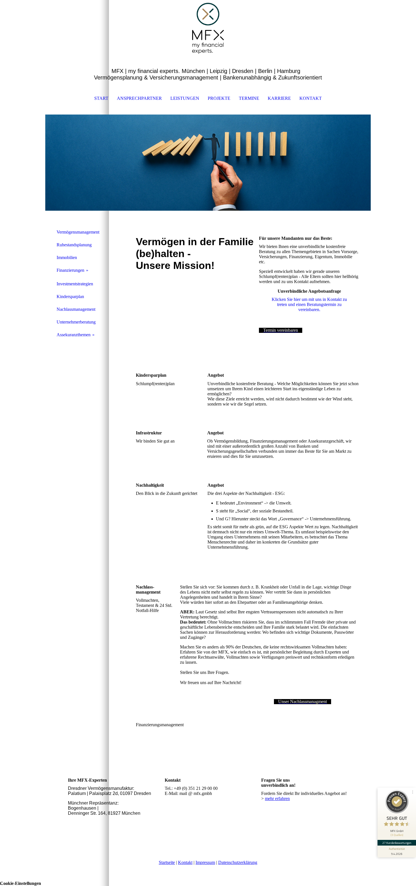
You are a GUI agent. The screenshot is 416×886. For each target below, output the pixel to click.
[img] (208, 28)
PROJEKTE (219, 98)
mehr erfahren (277, 798)
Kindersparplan (70, 296)
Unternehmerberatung (76, 322)
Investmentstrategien (75, 283)
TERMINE (249, 98)
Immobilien (67, 257)
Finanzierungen (70, 270)
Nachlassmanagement (76, 309)
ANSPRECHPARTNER (139, 98)
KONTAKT (310, 98)
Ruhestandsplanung (74, 244)
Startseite (167, 862)
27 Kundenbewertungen (396, 843)
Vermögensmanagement (78, 232)
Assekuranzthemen (74, 334)
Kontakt (185, 862)
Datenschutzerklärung (237, 862)
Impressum (205, 862)
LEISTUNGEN (184, 98)
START (101, 98)
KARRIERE (279, 98)
